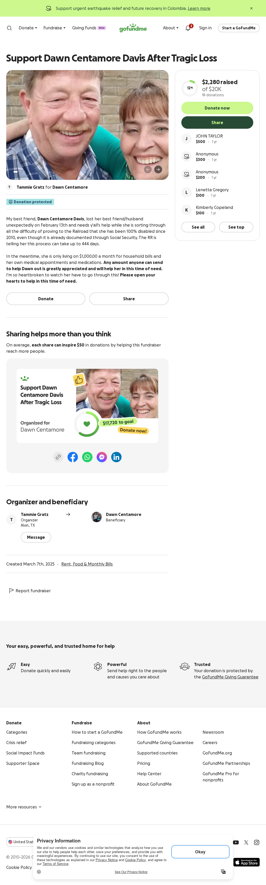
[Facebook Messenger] (102, 457)
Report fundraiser (33, 590)
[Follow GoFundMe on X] (246, 842)
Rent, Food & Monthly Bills (87, 564)
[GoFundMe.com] (133, 28)
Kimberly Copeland (214, 207)
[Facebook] (73, 457)
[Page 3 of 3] (24, 172)
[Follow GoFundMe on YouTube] (236, 842)
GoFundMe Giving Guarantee (230, 677)
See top (236, 227)
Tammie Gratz (35, 514)
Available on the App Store (246, 862)
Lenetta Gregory (212, 189)
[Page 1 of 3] (16, 172)
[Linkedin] (116, 457)
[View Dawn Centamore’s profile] (96, 517)
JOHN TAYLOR (209, 136)
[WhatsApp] (87, 457)
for (52, 187)
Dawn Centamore (123, 514)
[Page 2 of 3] (20, 172)
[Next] (158, 169)
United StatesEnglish (33, 842)
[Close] (251, 8)
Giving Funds (88, 27)
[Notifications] (188, 28)
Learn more (199, 8)
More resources (21, 807)
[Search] (9, 28)
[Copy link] (58, 457)
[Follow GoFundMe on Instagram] (256, 842)
